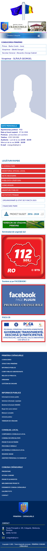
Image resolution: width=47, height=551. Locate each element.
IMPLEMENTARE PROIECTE (10, 483)
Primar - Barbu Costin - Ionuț (13, 46)
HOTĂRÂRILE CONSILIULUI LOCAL (13, 450)
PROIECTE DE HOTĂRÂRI (10, 442)
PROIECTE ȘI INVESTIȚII (9, 479)
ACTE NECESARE (9, 176)
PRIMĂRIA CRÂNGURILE (23, 516)
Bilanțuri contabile (7, 413)
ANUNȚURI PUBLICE (10, 190)
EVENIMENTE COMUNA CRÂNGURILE (14, 487)
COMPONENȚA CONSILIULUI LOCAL (13, 434)
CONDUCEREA (6, 359)
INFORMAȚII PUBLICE (9, 367)
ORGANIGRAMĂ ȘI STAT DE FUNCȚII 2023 (19, 200)
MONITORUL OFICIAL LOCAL (13, 171)
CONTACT (5, 495)
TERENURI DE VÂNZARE (9, 421)
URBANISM (5, 379)
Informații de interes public (10, 397)
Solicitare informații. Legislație (11, 401)
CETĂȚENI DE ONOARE (9, 383)
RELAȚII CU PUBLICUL (9, 375)
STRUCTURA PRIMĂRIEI (9, 363)
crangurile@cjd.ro (14, 145)
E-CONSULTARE (8, 166)
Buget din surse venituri (9, 409)
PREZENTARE (6, 471)
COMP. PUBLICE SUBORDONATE (12, 371)
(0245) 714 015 (11, 533)
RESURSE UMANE (7, 454)
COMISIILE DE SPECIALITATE (11, 438)
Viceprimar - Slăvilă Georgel (12, 49)
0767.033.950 (13, 137)
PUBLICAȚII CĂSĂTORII (11, 180)
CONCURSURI (7, 185)
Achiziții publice (7, 417)
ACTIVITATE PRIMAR (10, 195)
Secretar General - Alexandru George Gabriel (19, 53)
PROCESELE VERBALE (9, 446)
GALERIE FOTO (7, 491)
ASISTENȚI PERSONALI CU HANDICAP (14, 458)
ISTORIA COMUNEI (8, 475)
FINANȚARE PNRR (10, 206)
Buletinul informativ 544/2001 (11, 405)
